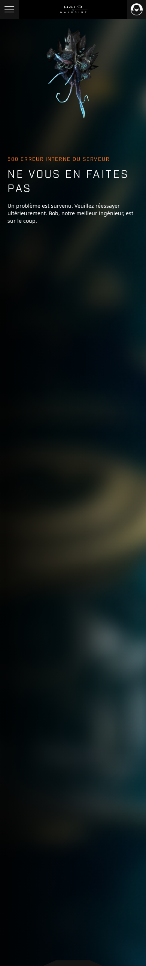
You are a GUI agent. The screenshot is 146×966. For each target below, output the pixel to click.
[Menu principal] (9, 9)
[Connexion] (136, 9)
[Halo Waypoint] (73, 9)
